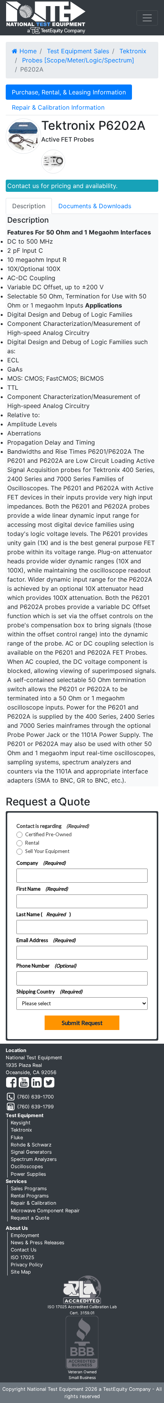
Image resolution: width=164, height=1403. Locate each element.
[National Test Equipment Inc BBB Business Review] (82, 1342)
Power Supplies (28, 1174)
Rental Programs (30, 1196)
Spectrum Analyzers (34, 1159)
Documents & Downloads (94, 206)
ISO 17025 (22, 1257)
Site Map (21, 1272)
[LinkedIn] (36, 1082)
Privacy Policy (27, 1264)
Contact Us (24, 1250)
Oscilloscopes (27, 1166)
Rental (32, 843)
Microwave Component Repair (45, 1210)
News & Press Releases (37, 1242)
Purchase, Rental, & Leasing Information (69, 92)
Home (27, 51)
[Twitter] (49, 1082)
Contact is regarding (52, 826)
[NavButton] (147, 18)
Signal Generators (31, 1152)
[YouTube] (23, 1082)
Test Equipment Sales (78, 51)
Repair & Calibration (33, 1203)
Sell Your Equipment (47, 851)
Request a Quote (30, 1218)
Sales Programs (29, 1188)
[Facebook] (11, 1082)
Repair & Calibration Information (58, 107)
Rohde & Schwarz (31, 1145)
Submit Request (82, 1022)
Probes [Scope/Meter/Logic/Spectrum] (78, 60)
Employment (25, 1235)
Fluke (17, 1137)
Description (28, 206)
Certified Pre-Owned (48, 834)
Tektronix (132, 51)
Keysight (21, 1123)
